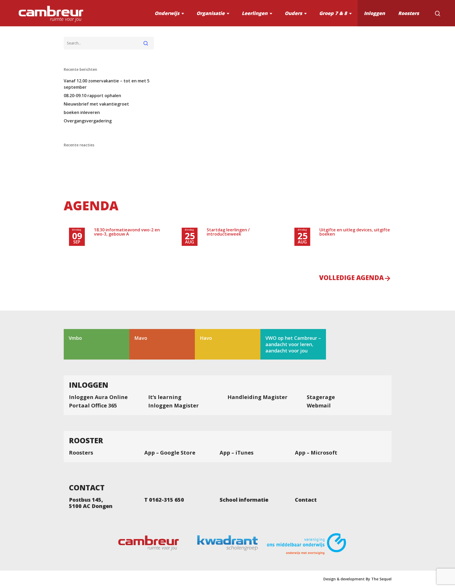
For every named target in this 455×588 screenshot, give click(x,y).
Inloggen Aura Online (98, 397)
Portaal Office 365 (93, 405)
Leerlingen (255, 13)
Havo (206, 338)
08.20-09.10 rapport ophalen (92, 95)
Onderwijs (167, 13)
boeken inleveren (82, 112)
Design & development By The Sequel (357, 578)
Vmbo (75, 338)
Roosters (408, 13)
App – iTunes (237, 453)
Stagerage (321, 397)
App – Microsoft (316, 453)
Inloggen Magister (173, 405)
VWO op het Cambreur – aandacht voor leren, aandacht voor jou (293, 344)
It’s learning (164, 397)
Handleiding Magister (258, 397)
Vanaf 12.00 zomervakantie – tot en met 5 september (107, 84)
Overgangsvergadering (88, 121)
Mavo (140, 338)
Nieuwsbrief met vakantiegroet (96, 104)
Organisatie (210, 13)
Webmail (319, 405)
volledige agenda (351, 278)
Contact (306, 500)
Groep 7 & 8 (333, 13)
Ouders (293, 13)
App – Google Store (169, 453)
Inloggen (374, 13)
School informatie (244, 500)
